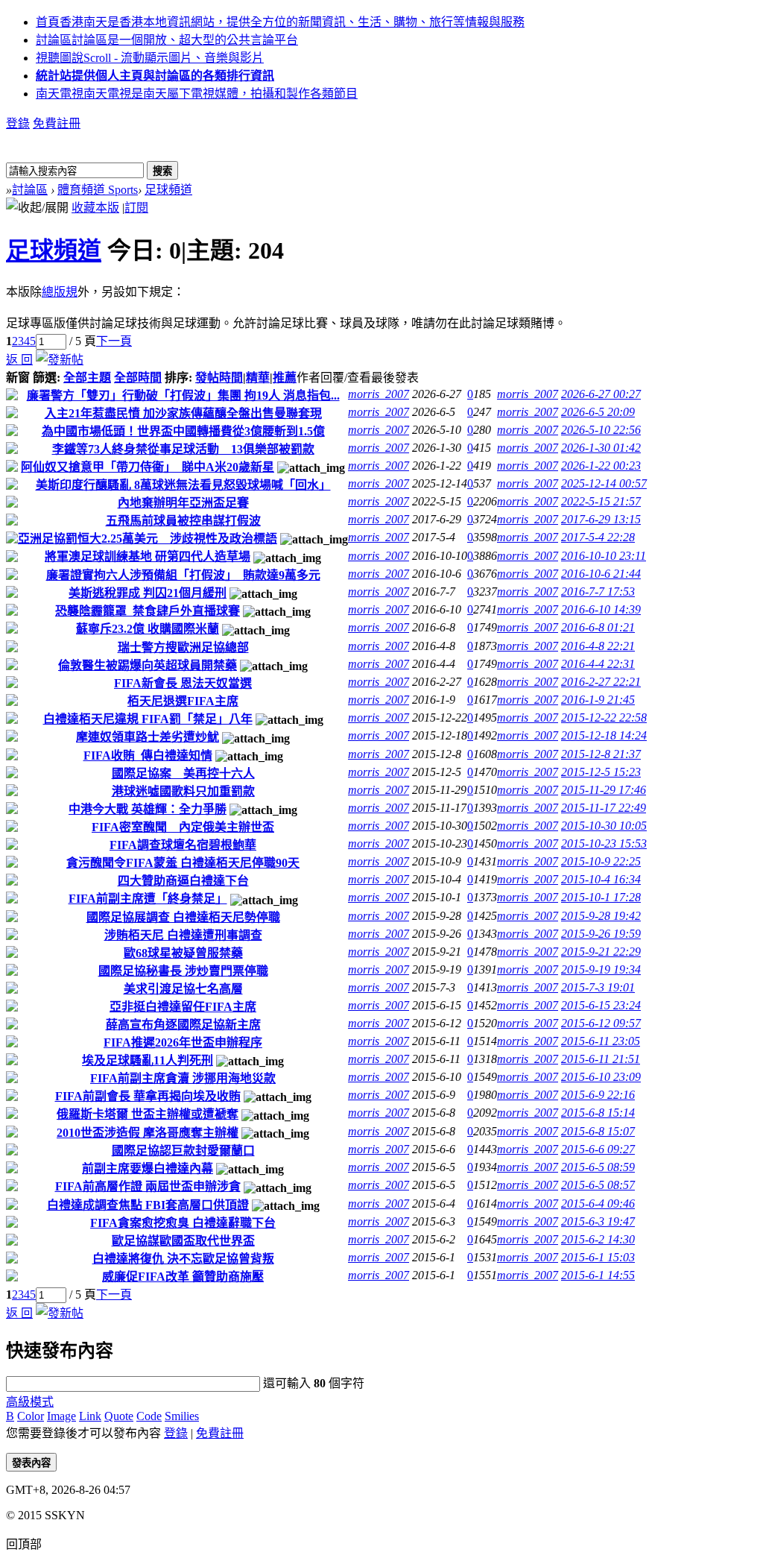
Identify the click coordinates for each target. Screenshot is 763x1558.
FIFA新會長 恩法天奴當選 (183, 683)
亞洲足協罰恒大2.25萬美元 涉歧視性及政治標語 (147, 538)
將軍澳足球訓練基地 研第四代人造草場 (147, 556)
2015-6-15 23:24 (601, 1005)
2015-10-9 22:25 (601, 861)
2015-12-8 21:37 (601, 754)
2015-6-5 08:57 (598, 1185)
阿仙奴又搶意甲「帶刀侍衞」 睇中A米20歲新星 (147, 467)
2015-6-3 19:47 (598, 1221)
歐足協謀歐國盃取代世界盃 (183, 1240)
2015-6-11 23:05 (600, 1041)
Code (149, 1416)
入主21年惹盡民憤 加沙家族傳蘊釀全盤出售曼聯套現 (183, 413)
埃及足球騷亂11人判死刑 (147, 1060)
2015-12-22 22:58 (604, 717)
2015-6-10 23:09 (601, 1076)
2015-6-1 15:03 (598, 1257)
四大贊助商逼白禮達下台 (183, 880)
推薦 (285, 377)
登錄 (18, 123)
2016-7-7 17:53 (598, 591)
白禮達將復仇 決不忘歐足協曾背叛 (183, 1258)
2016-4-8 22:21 (598, 646)
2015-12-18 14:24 (604, 735)
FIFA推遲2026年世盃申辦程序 (183, 1042)
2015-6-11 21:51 (600, 1059)
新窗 (18, 377)
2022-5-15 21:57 (601, 501)
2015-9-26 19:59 (601, 933)
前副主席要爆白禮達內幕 (147, 1168)
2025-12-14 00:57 (604, 483)
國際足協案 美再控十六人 (183, 773)
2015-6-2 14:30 (598, 1239)
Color (30, 1416)
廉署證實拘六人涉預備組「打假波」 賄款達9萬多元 (183, 575)
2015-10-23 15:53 (604, 843)
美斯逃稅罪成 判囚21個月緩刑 (148, 593)
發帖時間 (219, 377)
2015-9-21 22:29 (601, 951)
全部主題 (87, 377)
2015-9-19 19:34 (601, 969)
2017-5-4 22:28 (598, 537)
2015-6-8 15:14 (598, 1112)
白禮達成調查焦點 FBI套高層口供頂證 (148, 1205)
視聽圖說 (150, 57)
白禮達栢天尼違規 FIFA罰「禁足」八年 (148, 719)
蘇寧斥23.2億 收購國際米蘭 (147, 628)
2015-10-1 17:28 (601, 897)
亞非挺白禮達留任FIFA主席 (183, 1006)
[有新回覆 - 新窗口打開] (12, 396)
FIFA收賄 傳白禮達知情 (147, 755)
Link (90, 1416)
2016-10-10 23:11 (603, 555)
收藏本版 (95, 207)
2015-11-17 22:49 (603, 807)
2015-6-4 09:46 (598, 1203)
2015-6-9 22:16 (598, 1094)
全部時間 (138, 377)
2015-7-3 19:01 (598, 987)
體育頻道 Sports (97, 189)
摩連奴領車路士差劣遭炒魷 (147, 737)
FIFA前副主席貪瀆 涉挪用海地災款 (183, 1078)
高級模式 (30, 1401)
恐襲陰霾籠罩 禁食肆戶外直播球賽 (147, 611)
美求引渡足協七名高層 (183, 989)
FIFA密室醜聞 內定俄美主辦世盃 (183, 827)
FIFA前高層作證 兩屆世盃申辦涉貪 (148, 1186)
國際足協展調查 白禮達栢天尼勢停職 (183, 917)
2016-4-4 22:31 (598, 663)
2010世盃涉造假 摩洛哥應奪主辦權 (147, 1132)
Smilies (182, 1416)
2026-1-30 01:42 (601, 447)
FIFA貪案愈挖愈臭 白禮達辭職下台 (183, 1223)
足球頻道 (168, 189)
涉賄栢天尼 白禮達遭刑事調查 (183, 935)
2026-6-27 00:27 (601, 394)
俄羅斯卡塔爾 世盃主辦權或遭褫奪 (147, 1114)
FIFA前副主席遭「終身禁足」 (148, 898)
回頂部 (24, 1544)
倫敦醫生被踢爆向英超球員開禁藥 (147, 665)
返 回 (19, 359)
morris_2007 (378, 394)
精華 (258, 377)
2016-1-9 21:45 (598, 699)
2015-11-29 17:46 (603, 789)
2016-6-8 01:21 (598, 627)
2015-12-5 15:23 (601, 772)
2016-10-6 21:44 (601, 573)
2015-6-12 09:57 (601, 1023)
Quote (118, 1416)
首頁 (280, 22)
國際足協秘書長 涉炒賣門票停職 (183, 971)
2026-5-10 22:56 (601, 429)
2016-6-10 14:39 (601, 609)
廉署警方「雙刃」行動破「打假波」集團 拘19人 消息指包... (183, 395)
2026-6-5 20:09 (598, 412)
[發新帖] (59, 359)
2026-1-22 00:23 (601, 465)
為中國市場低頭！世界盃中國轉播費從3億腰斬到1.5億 (183, 431)
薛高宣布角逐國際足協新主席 (183, 1024)
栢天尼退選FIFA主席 (182, 701)
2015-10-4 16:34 (601, 879)
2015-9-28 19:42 (601, 915)
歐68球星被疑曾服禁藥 (183, 953)
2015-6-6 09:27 (598, 1149)
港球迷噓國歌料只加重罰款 (183, 791)
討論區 (167, 40)
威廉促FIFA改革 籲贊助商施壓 (183, 1276)
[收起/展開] (37, 206)
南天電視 (197, 93)
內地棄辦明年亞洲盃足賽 (183, 502)
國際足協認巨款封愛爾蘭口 (183, 1150)
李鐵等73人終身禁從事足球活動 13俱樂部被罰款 (183, 449)
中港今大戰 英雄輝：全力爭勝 (148, 809)
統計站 (155, 75)
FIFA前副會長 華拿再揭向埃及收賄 (148, 1096)
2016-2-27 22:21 (601, 681)
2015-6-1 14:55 (598, 1275)
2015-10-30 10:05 (604, 825)
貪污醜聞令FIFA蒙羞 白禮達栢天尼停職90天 (183, 863)
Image (61, 1416)
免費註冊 (56, 123)
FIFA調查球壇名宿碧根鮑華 (183, 845)
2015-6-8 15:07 (598, 1131)
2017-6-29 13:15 (601, 519)
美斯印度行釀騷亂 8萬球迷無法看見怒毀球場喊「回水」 (183, 485)
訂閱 (136, 207)
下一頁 (114, 341)
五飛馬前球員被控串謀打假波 (183, 520)
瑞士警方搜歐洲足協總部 (183, 647)
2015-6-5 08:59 (598, 1167)
